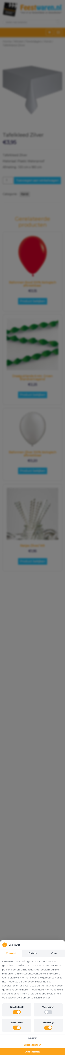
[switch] (17, 1012)
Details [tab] (33, 953)
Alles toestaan (32, 1051)
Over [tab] (54, 953)
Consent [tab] (11, 953)
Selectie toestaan (32, 1044)
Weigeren (32, 1037)
